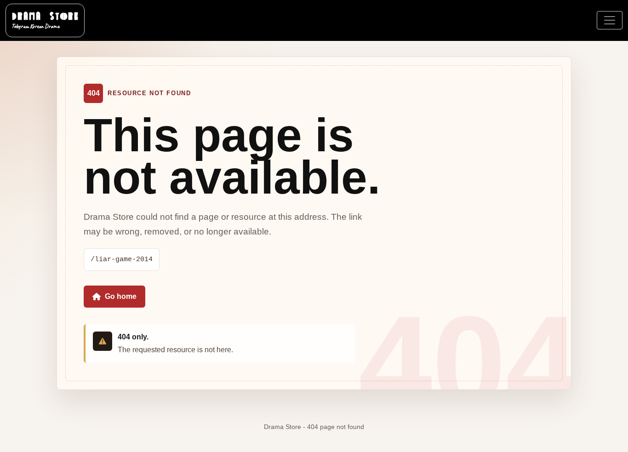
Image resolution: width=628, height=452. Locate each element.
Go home (121, 296)
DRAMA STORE (45, 20)
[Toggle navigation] (609, 20)
